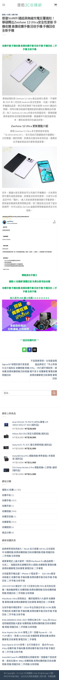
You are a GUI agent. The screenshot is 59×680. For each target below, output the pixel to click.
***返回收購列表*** (29, 340)
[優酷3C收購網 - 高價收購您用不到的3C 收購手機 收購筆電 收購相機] (29, 5)
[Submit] (54, 393)
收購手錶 (6, 505)
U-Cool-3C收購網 (24, 673)
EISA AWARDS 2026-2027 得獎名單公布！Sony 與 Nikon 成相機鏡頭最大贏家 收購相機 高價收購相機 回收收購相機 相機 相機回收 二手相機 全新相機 (29, 623)
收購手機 (14, 15)
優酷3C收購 (6, 15)
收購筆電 (6, 521)
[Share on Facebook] (29, 349)
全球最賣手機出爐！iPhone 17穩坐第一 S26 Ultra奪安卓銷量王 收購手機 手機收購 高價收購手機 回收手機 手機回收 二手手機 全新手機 (29, 577)
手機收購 (51, 676)
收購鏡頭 (6, 527)
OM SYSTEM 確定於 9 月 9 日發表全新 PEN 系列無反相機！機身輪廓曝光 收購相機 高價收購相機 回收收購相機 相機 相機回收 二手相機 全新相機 (29, 589)
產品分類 (6, 532)
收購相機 (6, 511)
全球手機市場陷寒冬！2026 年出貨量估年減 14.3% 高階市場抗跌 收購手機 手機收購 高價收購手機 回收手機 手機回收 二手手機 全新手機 (29, 611)
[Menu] (3, 4)
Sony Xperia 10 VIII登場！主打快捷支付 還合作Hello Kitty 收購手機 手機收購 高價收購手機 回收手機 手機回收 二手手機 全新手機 (28, 648)
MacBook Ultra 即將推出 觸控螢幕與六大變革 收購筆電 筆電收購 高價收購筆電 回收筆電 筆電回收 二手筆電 (28, 600)
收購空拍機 (7, 516)
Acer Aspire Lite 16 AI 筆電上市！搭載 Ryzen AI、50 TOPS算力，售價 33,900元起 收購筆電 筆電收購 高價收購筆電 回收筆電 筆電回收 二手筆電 (28, 636)
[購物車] (55, 5)
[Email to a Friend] (34, 349)
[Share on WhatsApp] (24, 349)
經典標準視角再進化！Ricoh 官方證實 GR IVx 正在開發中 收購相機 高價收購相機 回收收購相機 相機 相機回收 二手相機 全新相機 (28, 552)
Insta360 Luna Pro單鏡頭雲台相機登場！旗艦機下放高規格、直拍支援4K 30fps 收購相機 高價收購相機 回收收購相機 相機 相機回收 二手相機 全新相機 (29, 660)
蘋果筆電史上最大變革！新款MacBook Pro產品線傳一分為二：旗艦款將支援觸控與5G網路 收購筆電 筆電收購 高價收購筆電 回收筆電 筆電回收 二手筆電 (29, 564)
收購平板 (6, 495)
